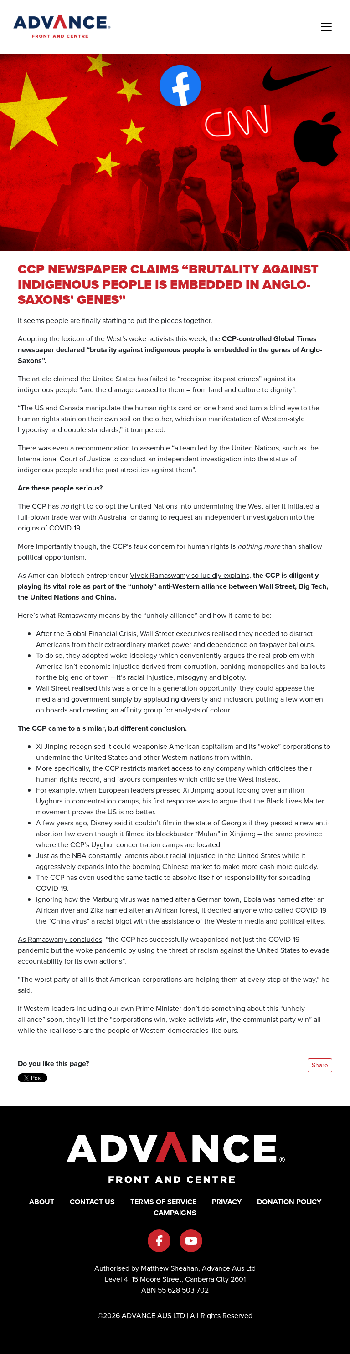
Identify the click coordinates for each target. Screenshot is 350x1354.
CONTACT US (92, 1202)
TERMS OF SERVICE (163, 1202)
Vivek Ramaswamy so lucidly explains (189, 575)
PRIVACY (227, 1202)
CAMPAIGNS (175, 1212)
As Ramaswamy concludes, (61, 939)
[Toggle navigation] (326, 27)
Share (320, 1065)
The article (34, 379)
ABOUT (41, 1202)
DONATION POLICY (289, 1202)
